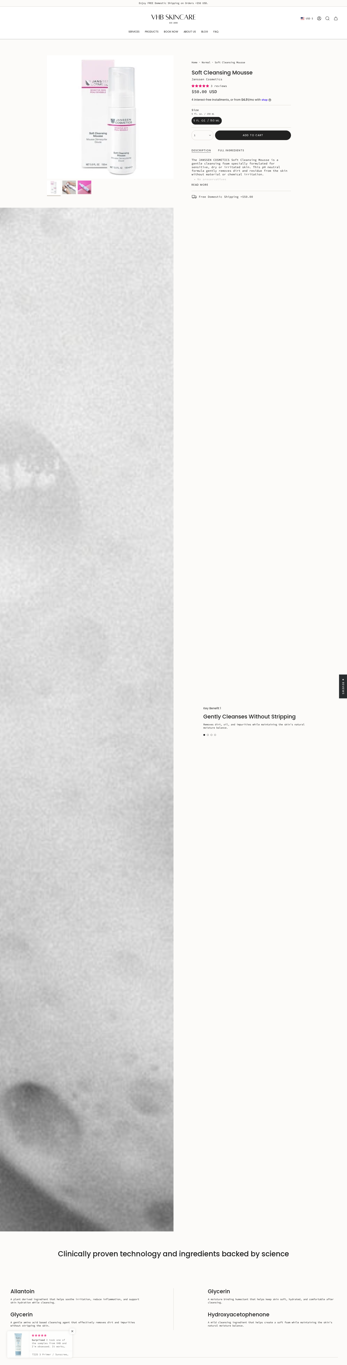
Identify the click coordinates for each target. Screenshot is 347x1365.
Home (194, 62)
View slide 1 (204, 736)
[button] (201, 86)
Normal (206, 62)
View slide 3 (211, 736)
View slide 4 (215, 736)
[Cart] (336, 18)
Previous (47, 117)
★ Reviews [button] (343, 686)
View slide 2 (208, 736)
